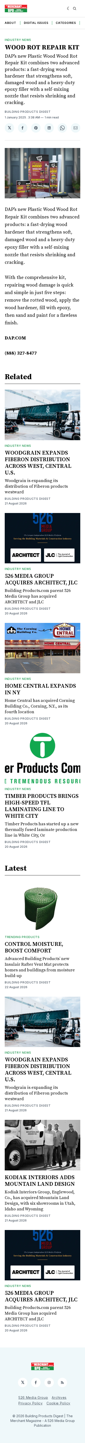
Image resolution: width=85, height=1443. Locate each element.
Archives (59, 1397)
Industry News (18, 40)
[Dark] (69, 8)
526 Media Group (33, 1397)
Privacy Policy (30, 1403)
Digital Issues (36, 23)
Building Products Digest (28, 111)
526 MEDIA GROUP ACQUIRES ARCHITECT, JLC (41, 579)
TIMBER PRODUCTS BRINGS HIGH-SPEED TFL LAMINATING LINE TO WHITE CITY (42, 806)
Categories (66, 23)
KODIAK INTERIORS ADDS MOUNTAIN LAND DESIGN (40, 1181)
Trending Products (22, 937)
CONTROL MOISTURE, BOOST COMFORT (34, 947)
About (10, 23)
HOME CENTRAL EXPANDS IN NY (40, 689)
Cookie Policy (58, 1403)
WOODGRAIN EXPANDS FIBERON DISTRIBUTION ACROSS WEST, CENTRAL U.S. (38, 462)
